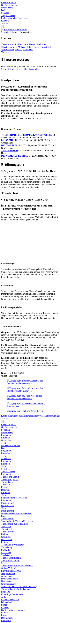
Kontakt (5, 20)
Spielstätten (6, 555)
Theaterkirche (8, 49)
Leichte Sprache (8, 2)
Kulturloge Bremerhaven (12, 594)
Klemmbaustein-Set (10, 599)
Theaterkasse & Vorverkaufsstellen (17, 565)
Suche (4, 605)
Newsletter (6, 581)
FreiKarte (5, 591)
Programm (6, 435)
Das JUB (5, 490)
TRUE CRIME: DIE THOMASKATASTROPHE (26, 135)
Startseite (5, 32)
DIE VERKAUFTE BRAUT (15, 156)
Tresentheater (46, 47)
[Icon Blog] (25, 411)
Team (3, 443)
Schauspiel (6, 13)
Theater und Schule (10, 477)
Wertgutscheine (8, 573)
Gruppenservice (8, 584)
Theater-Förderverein (11, 558)
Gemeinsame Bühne (10, 445)
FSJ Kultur (6, 550)
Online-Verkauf (8, 568)
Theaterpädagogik (9, 479)
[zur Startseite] (14, 29)
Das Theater (6, 539)
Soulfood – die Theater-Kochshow (30, 44)
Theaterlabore (7, 482)
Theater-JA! (6, 484)
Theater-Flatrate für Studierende (15, 589)
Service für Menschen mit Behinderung (19, 586)
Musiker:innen (7, 511)
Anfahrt (4, 597)
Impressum (6, 620)
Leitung (4, 542)
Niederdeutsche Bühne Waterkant (16, 513)
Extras (14, 32)
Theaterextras (7, 44)
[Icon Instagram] (30, 383)
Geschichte (6, 552)
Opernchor (6, 440)
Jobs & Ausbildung (10, 560)
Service (4, 563)
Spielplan (12, 69)
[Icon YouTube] (30, 398)
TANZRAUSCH (9, 150)
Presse (41, 416)
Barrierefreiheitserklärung (20, 416)
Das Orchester (7, 505)
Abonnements (7, 576)
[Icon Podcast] (30, 406)
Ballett (4, 10)
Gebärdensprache (9, 5)
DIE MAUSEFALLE (11, 145)
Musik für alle (7, 503)
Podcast (18, 49)
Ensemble (5, 437)
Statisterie (5, 469)
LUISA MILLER (9, 140)
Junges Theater (8, 15)
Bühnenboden (7, 602)
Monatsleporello (31, 69)
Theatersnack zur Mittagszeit (15, 47)
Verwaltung (6, 547)
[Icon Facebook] (30, 391)
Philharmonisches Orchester (14, 18)
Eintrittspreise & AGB (11, 571)
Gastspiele (28, 49)
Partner (35, 416)
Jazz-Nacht (34, 47)
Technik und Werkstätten (12, 544)
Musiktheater (7, 7)
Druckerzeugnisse (9, 578)
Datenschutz (50, 416)
